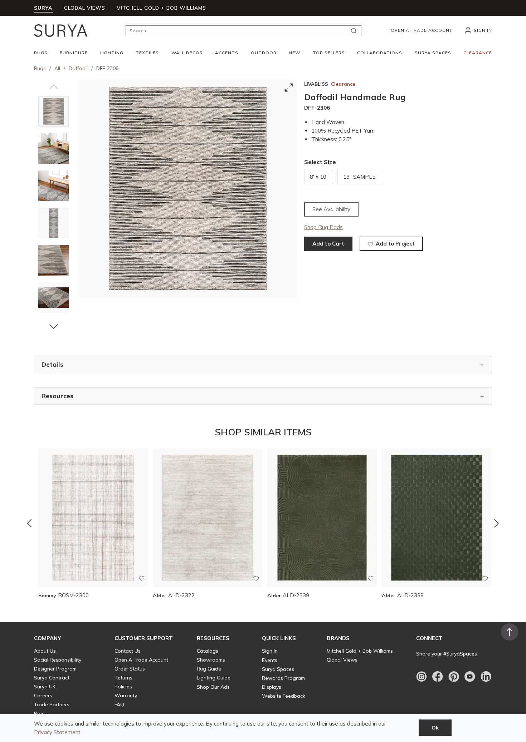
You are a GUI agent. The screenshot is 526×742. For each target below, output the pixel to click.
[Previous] (29, 523)
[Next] (496, 523)
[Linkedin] (486, 676)
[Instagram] (421, 676)
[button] (41, 53)
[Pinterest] (453, 676)
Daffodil (78, 68)
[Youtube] (469, 676)
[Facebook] (437, 676)
